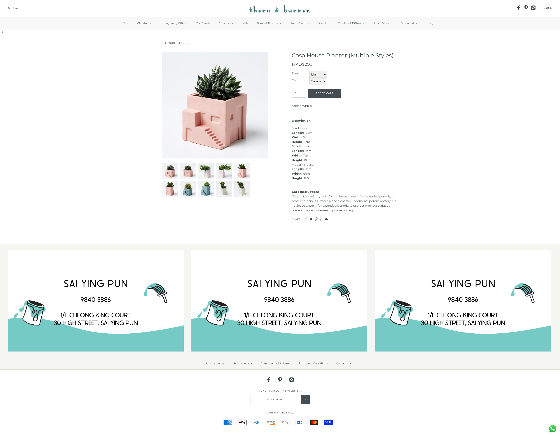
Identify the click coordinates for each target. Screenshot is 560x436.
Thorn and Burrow (284, 412)
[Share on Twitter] (311, 219)
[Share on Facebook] (306, 219)
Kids (245, 23)
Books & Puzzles (269, 23)
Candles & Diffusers (351, 23)
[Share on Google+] (321, 219)
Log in (433, 23)
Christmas (145, 23)
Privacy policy (215, 363)
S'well (323, 23)
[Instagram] (533, 8)
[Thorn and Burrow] (280, 6)
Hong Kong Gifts (175, 23)
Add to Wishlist (302, 105)
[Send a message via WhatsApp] (553, 429)
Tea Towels (203, 23)
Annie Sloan (299, 23)
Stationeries (410, 23)
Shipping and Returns (275, 363)
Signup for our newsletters (280, 390)
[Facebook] (518, 8)
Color (296, 80)
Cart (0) (548, 8)
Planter (183, 43)
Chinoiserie (226, 23)
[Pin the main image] (316, 219)
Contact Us (345, 363)
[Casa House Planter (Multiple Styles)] (215, 54)
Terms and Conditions (313, 363)
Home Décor (382, 23)
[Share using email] (326, 219)
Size (295, 73)
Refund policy (242, 363)
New (126, 23)
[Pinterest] (526, 8)
